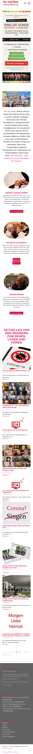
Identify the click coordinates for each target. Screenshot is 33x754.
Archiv (4, 725)
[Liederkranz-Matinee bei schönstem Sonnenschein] (16, 586)
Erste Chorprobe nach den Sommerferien (13, 697)
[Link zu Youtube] (29, 750)
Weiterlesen (5, 379)
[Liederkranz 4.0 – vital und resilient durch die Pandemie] (16, 393)
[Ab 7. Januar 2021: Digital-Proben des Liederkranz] (16, 483)
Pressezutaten (6, 734)
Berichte (4, 727)
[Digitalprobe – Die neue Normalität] (16, 423)
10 (13, 651)
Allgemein (5, 723)
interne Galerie (6, 729)
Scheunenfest (6, 702)
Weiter (26, 99)
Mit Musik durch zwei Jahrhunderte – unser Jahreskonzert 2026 (15, 682)
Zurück (6, 99)
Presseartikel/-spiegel (8, 732)
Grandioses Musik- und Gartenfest (9, 671)
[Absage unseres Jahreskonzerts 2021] (16, 358)
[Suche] (24, 3)
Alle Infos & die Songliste (15, 63)
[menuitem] (24, 3)
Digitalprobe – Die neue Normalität (15, 430)
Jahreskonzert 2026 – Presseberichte (9, 679)
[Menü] (28, 3)
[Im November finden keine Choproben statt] (16, 513)
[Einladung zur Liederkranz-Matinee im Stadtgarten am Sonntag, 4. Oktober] (16, 621)
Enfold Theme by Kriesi (7, 748)
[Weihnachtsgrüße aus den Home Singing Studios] (16, 456)
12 (20, 651)
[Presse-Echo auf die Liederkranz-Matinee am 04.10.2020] (16, 553)
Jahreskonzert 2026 (6, 685)
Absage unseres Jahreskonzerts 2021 (16, 370)
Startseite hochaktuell (8, 736)
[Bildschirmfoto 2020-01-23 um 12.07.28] (13, 3)
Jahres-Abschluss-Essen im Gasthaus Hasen (15, 708)
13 (3, 654)
